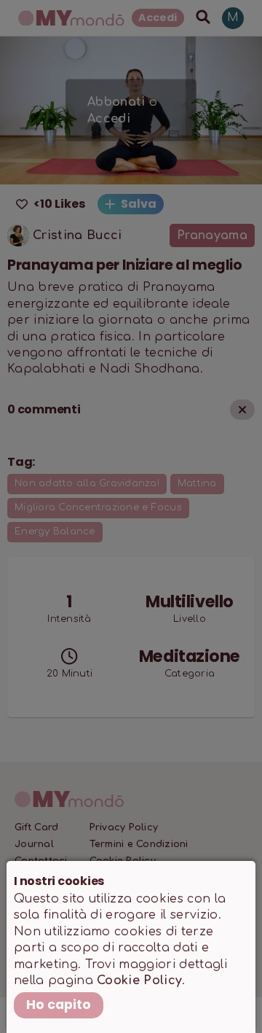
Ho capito (58, 1004)
